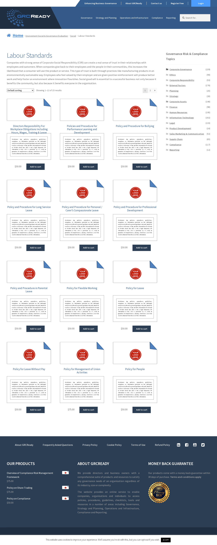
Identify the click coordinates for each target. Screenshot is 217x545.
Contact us (156, 3)
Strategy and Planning (106, 17)
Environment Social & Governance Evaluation (47, 35)
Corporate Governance (181, 69)
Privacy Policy (89, 444)
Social (73, 35)
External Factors (178, 85)
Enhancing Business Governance (101, 3)
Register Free (177, 3)
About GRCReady (133, 3)
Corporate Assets (178, 101)
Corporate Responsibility (182, 80)
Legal (172, 123)
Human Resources (178, 112)
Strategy (174, 96)
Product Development (180, 128)
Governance (86, 17)
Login (201, 3)
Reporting (171, 17)
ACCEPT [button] (166, 540)
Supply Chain (176, 139)
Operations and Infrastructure (134, 17)
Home (18, 35)
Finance (173, 107)
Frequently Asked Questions (58, 444)
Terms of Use (138, 444)
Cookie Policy (114, 444)
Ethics (173, 74)
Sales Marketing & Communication (187, 133)
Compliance (157, 17)
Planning (174, 90)
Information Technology (182, 117)
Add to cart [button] (35, 166)
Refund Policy (162, 444)
